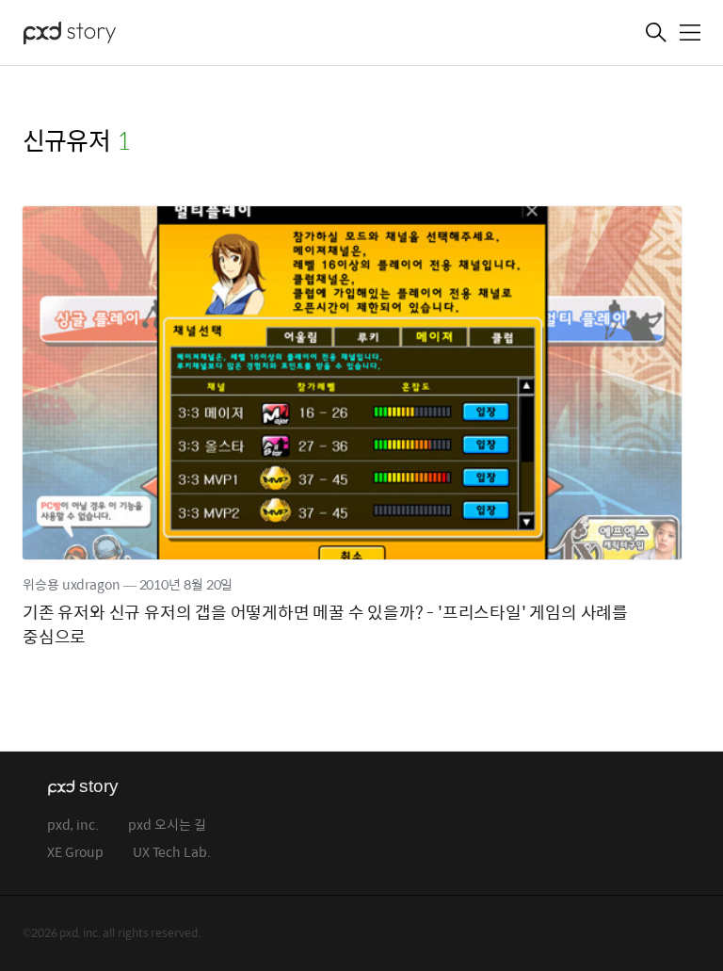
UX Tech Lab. (172, 853)
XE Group (75, 853)
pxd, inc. (73, 825)
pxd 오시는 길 (167, 825)
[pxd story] (117, 35)
